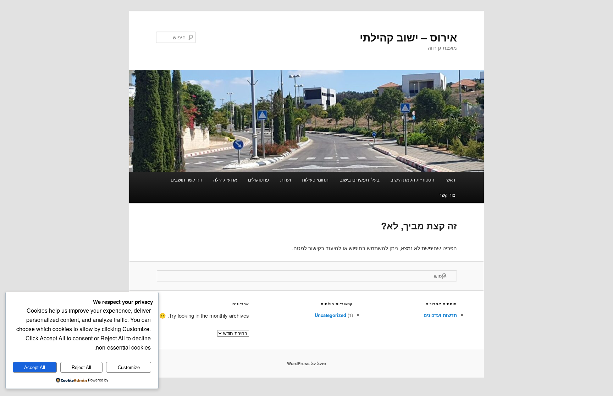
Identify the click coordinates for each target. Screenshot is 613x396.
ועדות (285, 179)
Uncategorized (330, 315)
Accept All (34, 367)
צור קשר (447, 194)
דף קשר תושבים (186, 179)
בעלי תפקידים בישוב (360, 179)
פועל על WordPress (306, 363)
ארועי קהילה (225, 179)
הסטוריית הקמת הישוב (412, 179)
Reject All (81, 367)
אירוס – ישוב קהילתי (408, 37)
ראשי (450, 179)
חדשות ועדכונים (440, 315)
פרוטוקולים (258, 179)
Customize (129, 367)
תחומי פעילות (315, 179)
